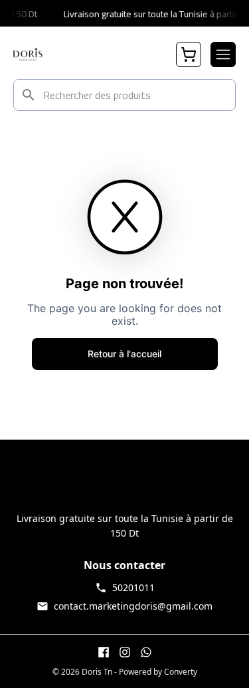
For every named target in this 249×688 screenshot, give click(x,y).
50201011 (133, 587)
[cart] (188, 54)
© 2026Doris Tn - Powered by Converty (124, 672)
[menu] (223, 54)
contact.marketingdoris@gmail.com (133, 606)
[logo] (27, 54)
